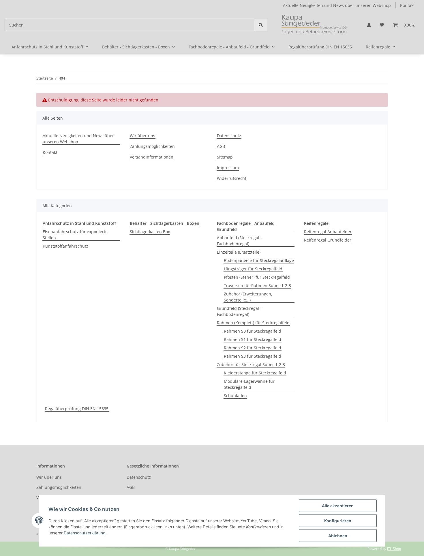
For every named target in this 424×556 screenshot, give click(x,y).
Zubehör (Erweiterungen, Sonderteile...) (248, 297)
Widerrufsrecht (231, 178)
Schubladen (235, 395)
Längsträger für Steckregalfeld (253, 269)
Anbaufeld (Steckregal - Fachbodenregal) (239, 240)
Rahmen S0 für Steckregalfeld (252, 331)
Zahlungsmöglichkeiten (152, 146)
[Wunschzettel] (382, 25)
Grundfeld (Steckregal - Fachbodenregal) (239, 311)
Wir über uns (142, 135)
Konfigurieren (337, 520)
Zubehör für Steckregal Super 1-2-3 (251, 364)
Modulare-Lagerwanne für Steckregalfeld (249, 384)
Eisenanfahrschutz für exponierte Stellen (75, 234)
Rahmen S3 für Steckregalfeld (252, 356)
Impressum (228, 167)
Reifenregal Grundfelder (327, 240)
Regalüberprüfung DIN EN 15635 (76, 408)
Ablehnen (337, 535)
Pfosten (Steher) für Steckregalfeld (257, 277)
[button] (369, 25)
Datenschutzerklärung (85, 532)
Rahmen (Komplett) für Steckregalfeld (253, 322)
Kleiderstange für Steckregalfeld (255, 373)
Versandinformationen (151, 157)
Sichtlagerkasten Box (150, 231)
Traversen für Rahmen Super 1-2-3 (257, 285)
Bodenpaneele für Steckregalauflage (259, 260)
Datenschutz (229, 135)
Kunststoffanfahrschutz (65, 246)
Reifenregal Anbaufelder (328, 231)
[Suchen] (260, 25)
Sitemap (225, 157)
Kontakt (407, 5)
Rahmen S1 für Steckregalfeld (252, 339)
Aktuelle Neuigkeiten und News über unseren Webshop (337, 5)
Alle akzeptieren (338, 505)
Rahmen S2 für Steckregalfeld (252, 347)
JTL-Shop (394, 548)
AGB (221, 146)
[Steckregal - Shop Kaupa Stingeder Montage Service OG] (315, 25)
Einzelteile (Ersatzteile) (238, 252)
